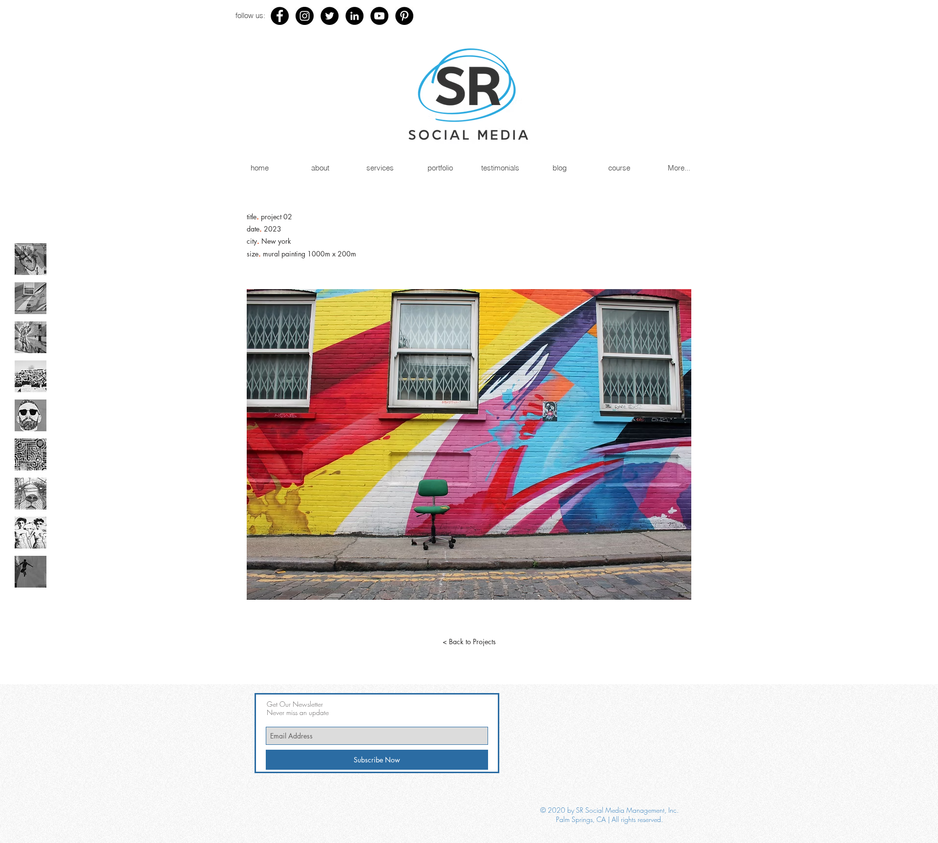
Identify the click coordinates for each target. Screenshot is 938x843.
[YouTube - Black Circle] (379, 16)
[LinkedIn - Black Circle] (354, 16)
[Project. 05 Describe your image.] (30, 415)
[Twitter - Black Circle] (329, 16)
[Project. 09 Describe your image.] (30, 572)
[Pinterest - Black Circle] (404, 16)
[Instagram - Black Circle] (305, 16)
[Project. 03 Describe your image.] (30, 337)
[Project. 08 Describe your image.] (30, 532)
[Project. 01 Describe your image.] (30, 259)
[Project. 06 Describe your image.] (30, 454)
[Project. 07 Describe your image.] (30, 493)
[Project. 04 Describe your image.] (30, 376)
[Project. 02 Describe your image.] (30, 298)
